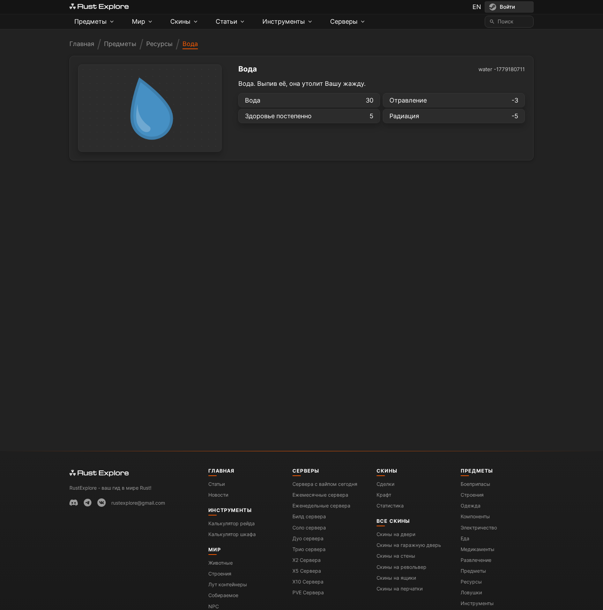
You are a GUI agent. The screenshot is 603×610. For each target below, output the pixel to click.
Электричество (479, 527)
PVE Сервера (308, 592)
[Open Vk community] (101, 502)
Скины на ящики (396, 578)
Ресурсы (159, 43)
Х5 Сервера (306, 571)
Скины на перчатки (400, 589)
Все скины (393, 521)
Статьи (216, 484)
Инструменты (230, 510)
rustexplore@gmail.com (138, 503)
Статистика (390, 506)
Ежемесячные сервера (320, 495)
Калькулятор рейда (231, 523)
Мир (214, 549)
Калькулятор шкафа (232, 534)
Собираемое (223, 595)
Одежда (471, 506)
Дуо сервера (307, 538)
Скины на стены (396, 556)
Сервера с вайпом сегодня (324, 484)
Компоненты (475, 516)
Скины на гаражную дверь (409, 545)
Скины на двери (396, 534)
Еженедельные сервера (321, 506)
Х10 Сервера (307, 582)
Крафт (384, 495)
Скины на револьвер (401, 567)
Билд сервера (309, 516)
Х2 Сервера (306, 560)
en (476, 6)
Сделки (385, 484)
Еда (465, 538)
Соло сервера (309, 527)
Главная (81, 43)
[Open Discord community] (73, 502)
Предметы (120, 43)
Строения (219, 574)
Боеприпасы (475, 484)
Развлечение (476, 560)
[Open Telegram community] (87, 502)
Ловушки (471, 592)
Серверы (305, 471)
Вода (190, 43)
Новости (218, 495)
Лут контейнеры (227, 584)
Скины (387, 471)
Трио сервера (309, 549)
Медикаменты (477, 549)
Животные (220, 563)
